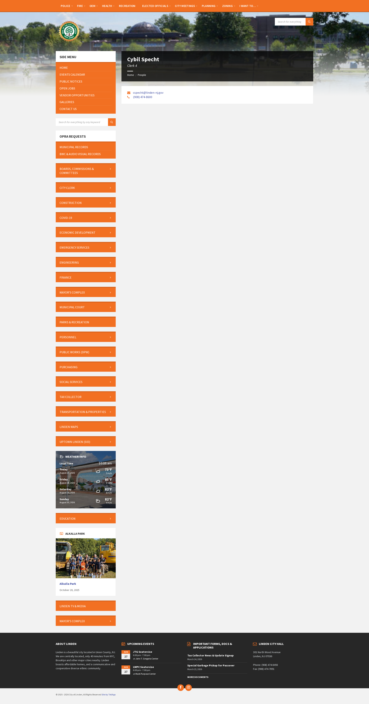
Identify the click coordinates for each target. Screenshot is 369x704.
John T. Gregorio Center (146, 658)
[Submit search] (309, 22)
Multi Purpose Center (145, 673)
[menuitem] (65, 6)
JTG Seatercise (142, 652)
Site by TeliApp (109, 694)
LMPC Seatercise (143, 667)
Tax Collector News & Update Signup (210, 655)
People (142, 75)
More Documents (197, 677)
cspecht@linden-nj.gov (148, 92)
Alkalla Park (68, 584)
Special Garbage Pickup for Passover (210, 665)
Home (130, 75)
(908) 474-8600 (142, 97)
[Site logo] (69, 43)
